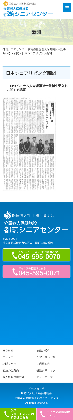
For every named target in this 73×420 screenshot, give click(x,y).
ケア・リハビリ (46, 357)
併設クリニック (46, 370)
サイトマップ (44, 377)
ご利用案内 (43, 363)
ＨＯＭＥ (8, 350)
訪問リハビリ (11, 363)
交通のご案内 (11, 370)
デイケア (8, 357)
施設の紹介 (43, 350)
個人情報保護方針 (13, 377)
